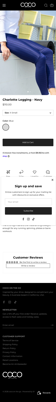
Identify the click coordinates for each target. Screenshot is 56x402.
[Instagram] (28, 219)
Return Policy (9, 348)
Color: (8, 121)
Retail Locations (10, 360)
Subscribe (28, 211)
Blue (6, 127)
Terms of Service (10, 340)
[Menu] (4, 5)
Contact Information (12, 356)
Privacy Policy (9, 352)
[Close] (52, 180)
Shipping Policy (10, 344)
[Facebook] (23, 219)
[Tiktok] (33, 219)
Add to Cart (28, 142)
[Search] (46, 6)
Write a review (28, 265)
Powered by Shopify (30, 392)
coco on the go (15, 392)
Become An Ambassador (15, 364)
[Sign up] (52, 325)
